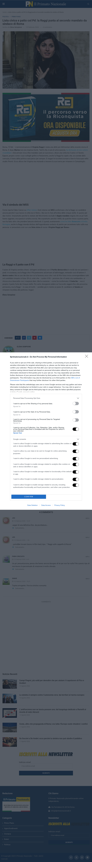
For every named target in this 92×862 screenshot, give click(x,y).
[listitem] (46, 398)
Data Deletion (32, 505)
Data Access (46, 505)
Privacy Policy (59, 505)
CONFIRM (28, 497)
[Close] (87, 357)
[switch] (76, 403)
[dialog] (46, 431)
